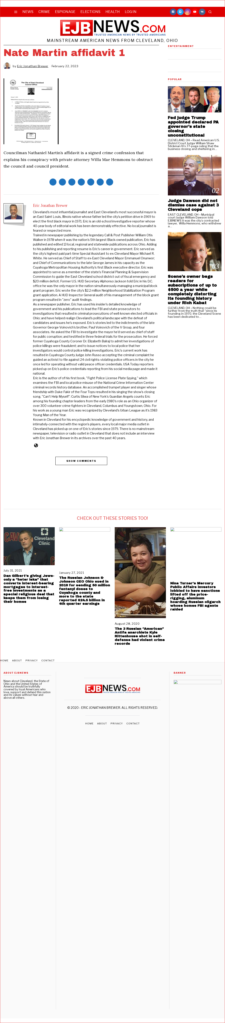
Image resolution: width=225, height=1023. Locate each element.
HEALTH (112, 12)
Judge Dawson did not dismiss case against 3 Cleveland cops (193, 205)
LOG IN (130, 12)
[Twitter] (180, 12)
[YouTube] (195, 12)
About (17, 660)
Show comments (81, 461)
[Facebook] (173, 12)
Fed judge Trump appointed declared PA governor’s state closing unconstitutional (193, 126)
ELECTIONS (90, 12)
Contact (48, 660)
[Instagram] (187, 12)
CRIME (44, 12)
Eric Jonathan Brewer (50, 205)
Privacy (31, 660)
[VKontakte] (202, 12)
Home (4, 660)
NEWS (27, 12)
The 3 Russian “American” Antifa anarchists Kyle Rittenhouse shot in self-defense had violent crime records (140, 636)
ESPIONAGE (65, 12)
